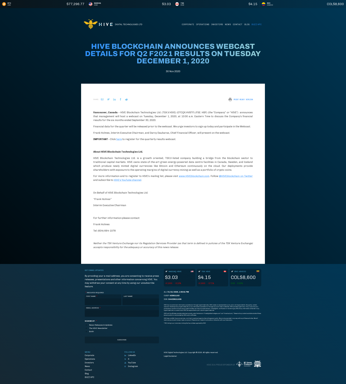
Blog (247, 24)
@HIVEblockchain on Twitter (236, 176)
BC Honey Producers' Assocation (244, 365)
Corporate (188, 24)
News (228, 24)
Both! (91, 332)
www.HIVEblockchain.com (194, 176)
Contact (237, 24)
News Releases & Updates (100, 325)
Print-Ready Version (243, 99)
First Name (91, 296)
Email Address (93, 308)
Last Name (128, 296)
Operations (202, 24)
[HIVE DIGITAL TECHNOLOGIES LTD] (113, 24)
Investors (217, 24)
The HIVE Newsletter (98, 328)
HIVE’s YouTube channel (127, 180)
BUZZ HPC (257, 24)
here (119, 139)
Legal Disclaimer (170, 356)
